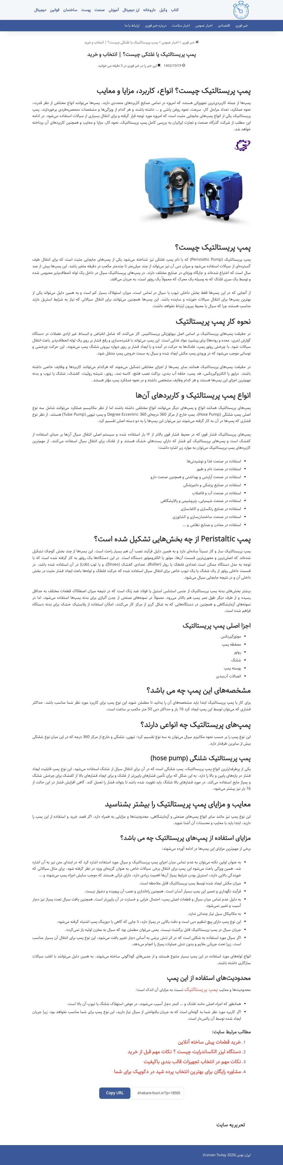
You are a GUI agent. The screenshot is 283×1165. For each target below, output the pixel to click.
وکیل (163, 10)
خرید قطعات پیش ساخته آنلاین (209, 1042)
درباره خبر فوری (155, 25)
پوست (86, 10)
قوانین (54, 10)
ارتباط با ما (132, 25)
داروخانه (149, 10)
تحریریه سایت (230, 1125)
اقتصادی (224, 25)
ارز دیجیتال (131, 10)
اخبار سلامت (181, 25)
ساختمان (70, 10)
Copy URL (115, 1093)
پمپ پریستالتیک (201, 989)
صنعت (100, 10)
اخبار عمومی (204, 25)
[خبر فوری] (241, 10)
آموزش (114, 10)
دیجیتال (40, 10)
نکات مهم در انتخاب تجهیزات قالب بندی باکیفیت (192, 1062)
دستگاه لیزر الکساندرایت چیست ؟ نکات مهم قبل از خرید (184, 1052)
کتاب (175, 10)
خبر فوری (241, 25)
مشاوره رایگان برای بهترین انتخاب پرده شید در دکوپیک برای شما (177, 1072)
